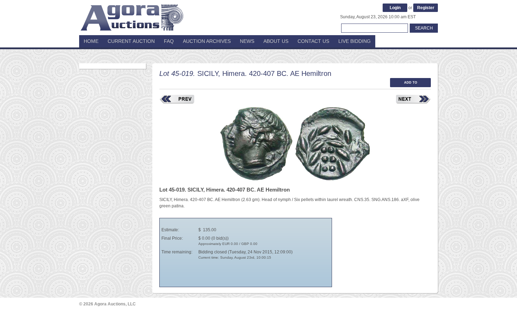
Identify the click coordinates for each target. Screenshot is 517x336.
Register (425, 7)
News (247, 41)
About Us (275, 41)
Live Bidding (354, 41)
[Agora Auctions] (132, 14)
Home (91, 41)
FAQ (169, 41)
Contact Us (313, 41)
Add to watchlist (410, 84)
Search (424, 28)
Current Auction (131, 41)
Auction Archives (207, 41)
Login (395, 7)
